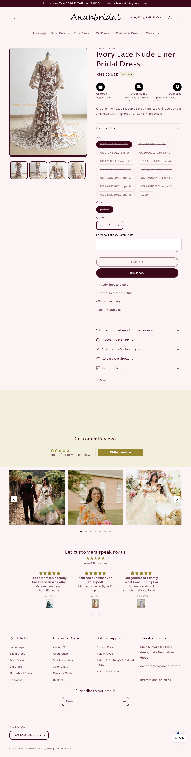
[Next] (177, 499)
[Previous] (14, 499)
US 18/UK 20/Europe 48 (158, 170)
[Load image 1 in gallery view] (19, 170)
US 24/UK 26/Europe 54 (118, 187)
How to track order (108, 671)
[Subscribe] (124, 701)
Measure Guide (63, 673)
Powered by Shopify (44, 748)
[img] (95, 558)
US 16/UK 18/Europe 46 (117, 170)
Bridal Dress (17, 653)
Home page (16, 647)
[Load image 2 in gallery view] (38, 170)
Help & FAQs (105, 653)
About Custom (62, 653)
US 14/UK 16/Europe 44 (158, 162)
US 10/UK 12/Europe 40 (156, 153)
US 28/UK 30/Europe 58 (118, 195)
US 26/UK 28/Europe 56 (158, 187)
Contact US (60, 680)
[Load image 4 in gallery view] (76, 170)
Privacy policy (65, 748)
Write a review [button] (120, 452)
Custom (148, 195)
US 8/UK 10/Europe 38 (117, 153)
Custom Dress (106, 647)
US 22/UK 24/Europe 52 (158, 178)
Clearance (15, 680)
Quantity (101, 217)
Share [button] (104, 380)
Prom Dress (16, 660)
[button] (13, 17)
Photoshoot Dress (20, 673)
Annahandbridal (26, 748)
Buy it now (137, 273)
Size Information (63, 660)
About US (59, 647)
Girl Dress (15, 666)
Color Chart (60, 666)
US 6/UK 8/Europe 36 (154, 145)
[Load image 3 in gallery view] (57, 170)
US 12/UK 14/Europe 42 (117, 162)
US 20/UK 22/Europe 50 (118, 178)
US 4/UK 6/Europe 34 (116, 145)
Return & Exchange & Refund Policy (115, 662)
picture (106, 210)
